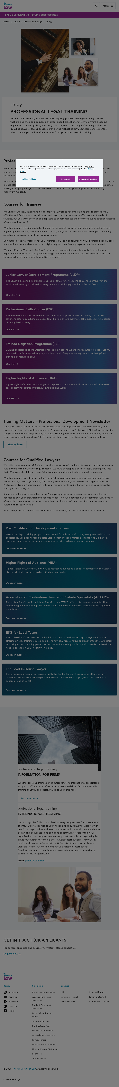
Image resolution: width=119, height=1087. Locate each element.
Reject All (65, 179)
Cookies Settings (28, 179)
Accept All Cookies (88, 179)
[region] (59, 173)
